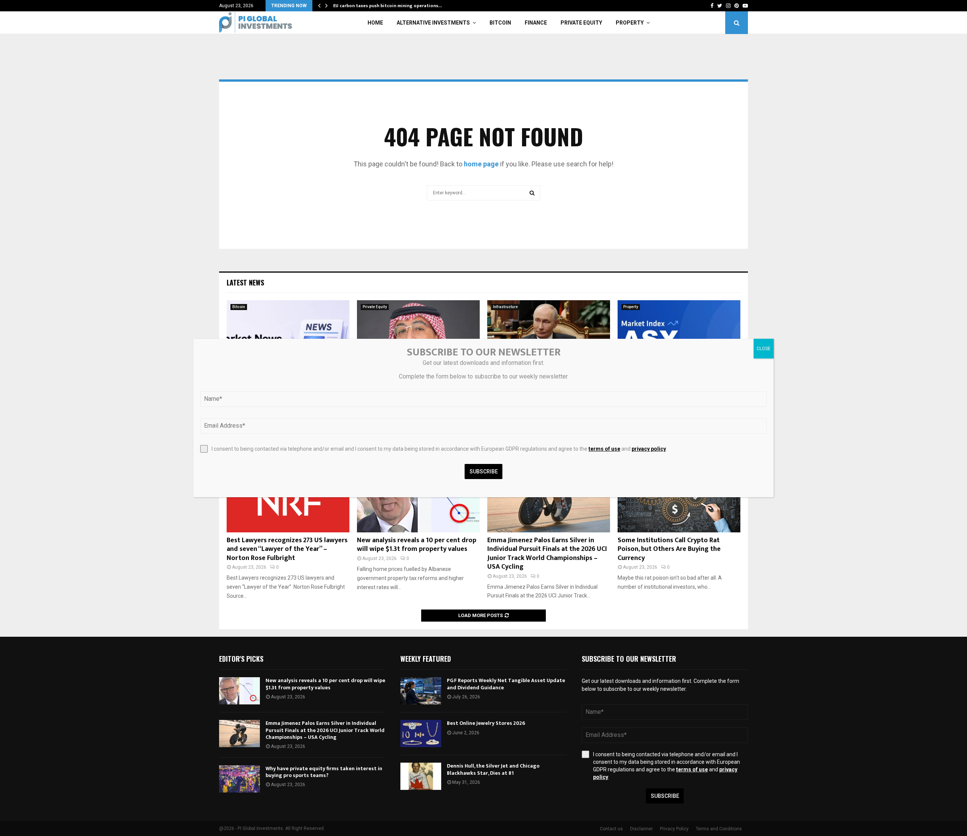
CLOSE (764, 348)
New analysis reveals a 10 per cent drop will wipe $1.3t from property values (416, 545)
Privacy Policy (674, 828)
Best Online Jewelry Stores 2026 (486, 723)
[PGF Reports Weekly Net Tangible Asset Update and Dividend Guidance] (420, 690)
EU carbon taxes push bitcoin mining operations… (387, 5)
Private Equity (581, 23)
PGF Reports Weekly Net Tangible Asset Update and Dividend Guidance (506, 684)
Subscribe (665, 796)
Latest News (245, 282)
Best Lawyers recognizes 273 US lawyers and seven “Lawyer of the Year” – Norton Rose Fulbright (287, 549)
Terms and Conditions (719, 828)
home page (481, 164)
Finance (536, 23)
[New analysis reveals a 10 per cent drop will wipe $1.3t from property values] (239, 690)
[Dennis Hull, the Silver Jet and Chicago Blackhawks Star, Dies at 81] (420, 776)
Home (375, 23)
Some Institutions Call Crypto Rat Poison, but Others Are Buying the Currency (669, 549)
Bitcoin (500, 23)
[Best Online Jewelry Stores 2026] (420, 733)
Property (630, 23)
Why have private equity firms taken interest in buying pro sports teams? (324, 772)
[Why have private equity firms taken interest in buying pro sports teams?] (239, 779)
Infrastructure (505, 307)
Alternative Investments (433, 23)
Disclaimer (641, 828)
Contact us (611, 828)
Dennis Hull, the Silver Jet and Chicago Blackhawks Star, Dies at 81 (493, 769)
